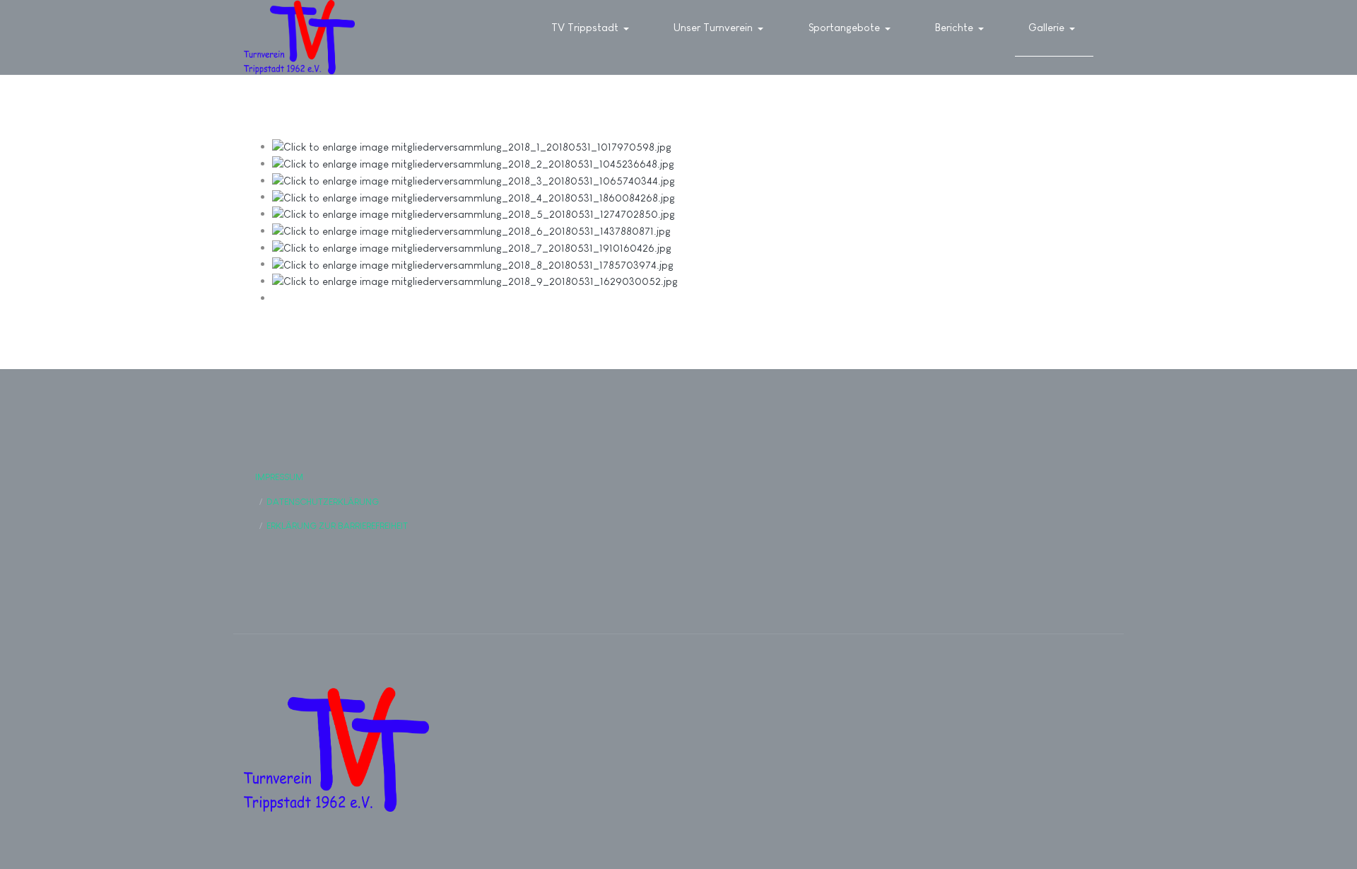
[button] (592, 28)
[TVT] (299, 37)
